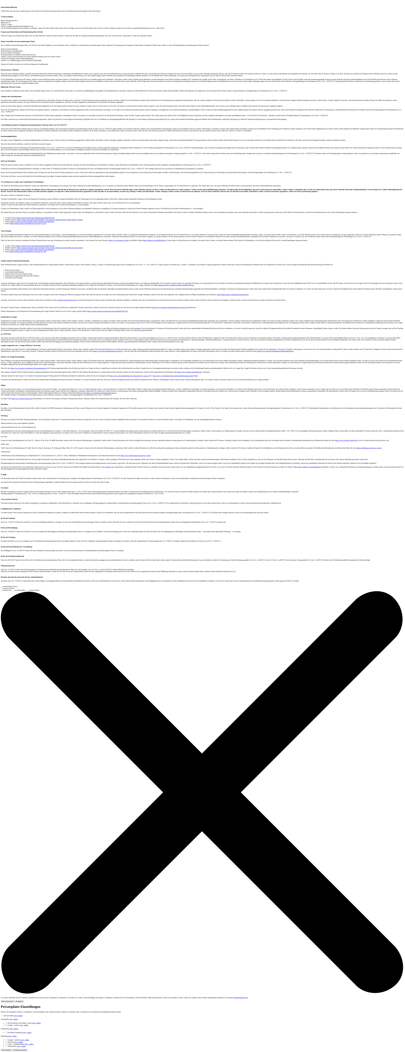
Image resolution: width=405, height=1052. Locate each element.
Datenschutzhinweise (241, 998)
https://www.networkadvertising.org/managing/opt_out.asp (129, 376)
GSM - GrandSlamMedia (20, 1044)
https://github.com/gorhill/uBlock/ (154, 240)
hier (236, 91)
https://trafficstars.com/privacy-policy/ (369, 448)
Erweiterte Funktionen (19, 1032)
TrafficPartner (17, 1046)
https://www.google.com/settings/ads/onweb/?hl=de (170, 307)
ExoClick (15, 1042)
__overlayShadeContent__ (10, 586)
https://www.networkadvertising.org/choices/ (108, 351)
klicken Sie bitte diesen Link (67, 300)
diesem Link (109, 467)
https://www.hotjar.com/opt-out (22, 399)
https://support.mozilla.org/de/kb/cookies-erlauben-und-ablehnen (32, 221)
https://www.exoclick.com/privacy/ (346, 440)
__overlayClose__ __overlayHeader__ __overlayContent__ (21, 590)
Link (142, 330)
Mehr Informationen (8, 1001)
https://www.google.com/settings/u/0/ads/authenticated (275, 351)
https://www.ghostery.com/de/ (119, 240)
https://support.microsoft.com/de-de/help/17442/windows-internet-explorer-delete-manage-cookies (49, 220)
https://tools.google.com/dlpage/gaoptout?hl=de (233, 294)
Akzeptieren (19, 1001)
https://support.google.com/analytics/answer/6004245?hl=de (174, 285)
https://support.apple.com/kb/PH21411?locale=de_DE (28, 223)
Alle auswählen (8, 1016)
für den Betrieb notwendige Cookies (24, 1023)
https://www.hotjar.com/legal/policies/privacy (101, 393)
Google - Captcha (18, 1025)
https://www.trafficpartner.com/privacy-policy (136, 455)
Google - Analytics (18, 1040)
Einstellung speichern (20, 1050)
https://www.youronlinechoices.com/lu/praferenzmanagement (173, 376)
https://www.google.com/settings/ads (190, 372)
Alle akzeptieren (6, 1050)
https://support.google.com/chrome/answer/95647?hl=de (35, 218)
